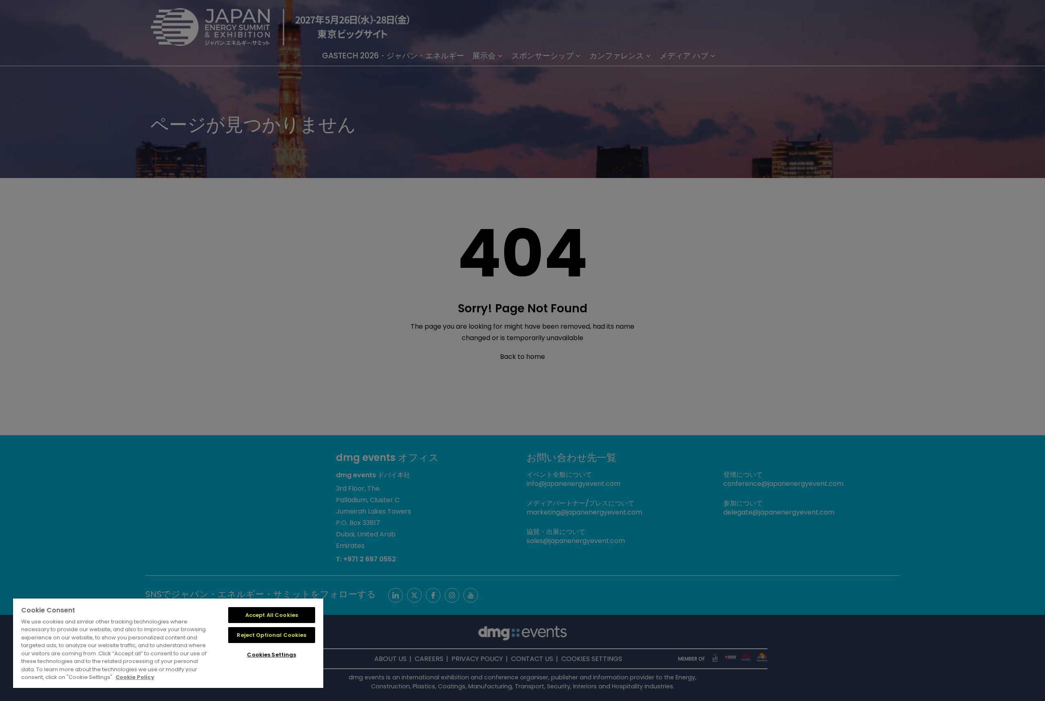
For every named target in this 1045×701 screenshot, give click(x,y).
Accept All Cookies (271, 615)
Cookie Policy (135, 677)
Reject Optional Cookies (271, 635)
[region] (168, 643)
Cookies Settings (271, 655)
